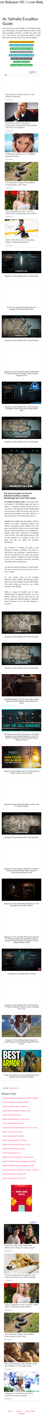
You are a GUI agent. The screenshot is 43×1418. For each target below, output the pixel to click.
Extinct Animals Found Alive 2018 (14, 1174)
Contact (19, 1411)
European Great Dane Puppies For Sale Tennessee (21, 1098)
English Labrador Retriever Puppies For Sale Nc (19, 1161)
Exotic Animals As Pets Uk (12, 1115)
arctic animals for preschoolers (21, 52)
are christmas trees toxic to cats (21, 49)
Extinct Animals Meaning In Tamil (14, 1178)
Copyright (21, 1413)
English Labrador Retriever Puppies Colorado (18, 1165)
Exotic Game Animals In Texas (13, 1123)
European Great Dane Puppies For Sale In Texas (20, 1127)
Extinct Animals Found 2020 (12, 1132)
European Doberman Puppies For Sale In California (21, 1170)
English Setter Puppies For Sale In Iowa (16, 1111)
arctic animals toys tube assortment (21, 42)
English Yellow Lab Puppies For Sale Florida (18, 1157)
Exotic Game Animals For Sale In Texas (16, 1144)
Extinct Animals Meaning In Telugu (15, 1140)
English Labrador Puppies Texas (14, 1148)
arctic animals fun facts (21, 62)
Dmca (10, 1411)
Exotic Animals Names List (12, 1153)
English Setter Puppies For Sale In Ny (16, 1119)
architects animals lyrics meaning (21, 45)
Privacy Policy (30, 1411)
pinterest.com (14, 1088)
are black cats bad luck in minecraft (21, 55)
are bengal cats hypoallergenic (21, 65)
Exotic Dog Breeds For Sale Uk (13, 1136)
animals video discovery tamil (21, 59)
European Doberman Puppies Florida (16, 1102)
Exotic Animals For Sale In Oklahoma (16, 1106)
